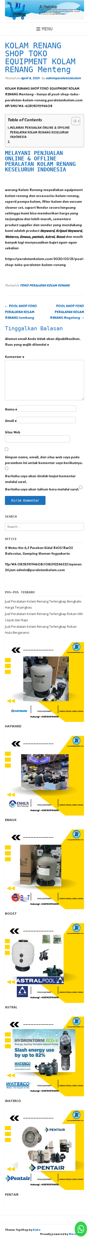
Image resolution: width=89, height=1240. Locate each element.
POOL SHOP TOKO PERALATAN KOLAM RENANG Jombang (21, 312)
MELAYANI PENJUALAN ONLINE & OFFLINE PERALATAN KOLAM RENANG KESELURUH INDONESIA (40, 132)
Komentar (14, 356)
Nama (11, 409)
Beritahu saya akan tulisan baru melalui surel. (42, 489)
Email (11, 420)
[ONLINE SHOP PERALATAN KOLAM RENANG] (44, 10)
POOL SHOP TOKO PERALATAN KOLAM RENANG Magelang (67, 312)
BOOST (11, 913)
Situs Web (12, 432)
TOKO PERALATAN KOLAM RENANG (45, 285)
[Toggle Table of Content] (73, 121)
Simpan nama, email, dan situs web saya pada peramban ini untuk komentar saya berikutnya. (44, 460)
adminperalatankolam (63, 78)
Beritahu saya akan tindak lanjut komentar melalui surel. (40, 479)
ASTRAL (11, 1007)
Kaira (36, 1230)
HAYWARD (13, 726)
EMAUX (11, 820)
